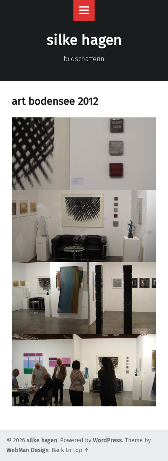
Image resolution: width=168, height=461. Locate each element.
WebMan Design (28, 450)
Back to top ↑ (70, 450)
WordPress (107, 440)
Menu (84, 10)
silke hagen (42, 440)
